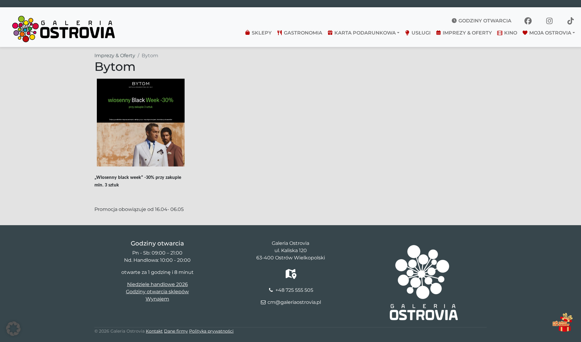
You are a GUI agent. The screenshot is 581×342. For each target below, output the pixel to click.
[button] (13, 328)
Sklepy (261, 33)
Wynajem (157, 299)
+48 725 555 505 (294, 290)
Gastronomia (302, 33)
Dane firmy (176, 331)
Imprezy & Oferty (466, 33)
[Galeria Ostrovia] (64, 17)
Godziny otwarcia (484, 21)
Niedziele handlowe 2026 (157, 284)
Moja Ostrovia (549, 33)
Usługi (420, 33)
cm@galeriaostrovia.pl (294, 302)
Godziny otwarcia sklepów (157, 291)
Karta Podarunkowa (364, 33)
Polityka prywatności (211, 331)
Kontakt (154, 331)
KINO (510, 33)
